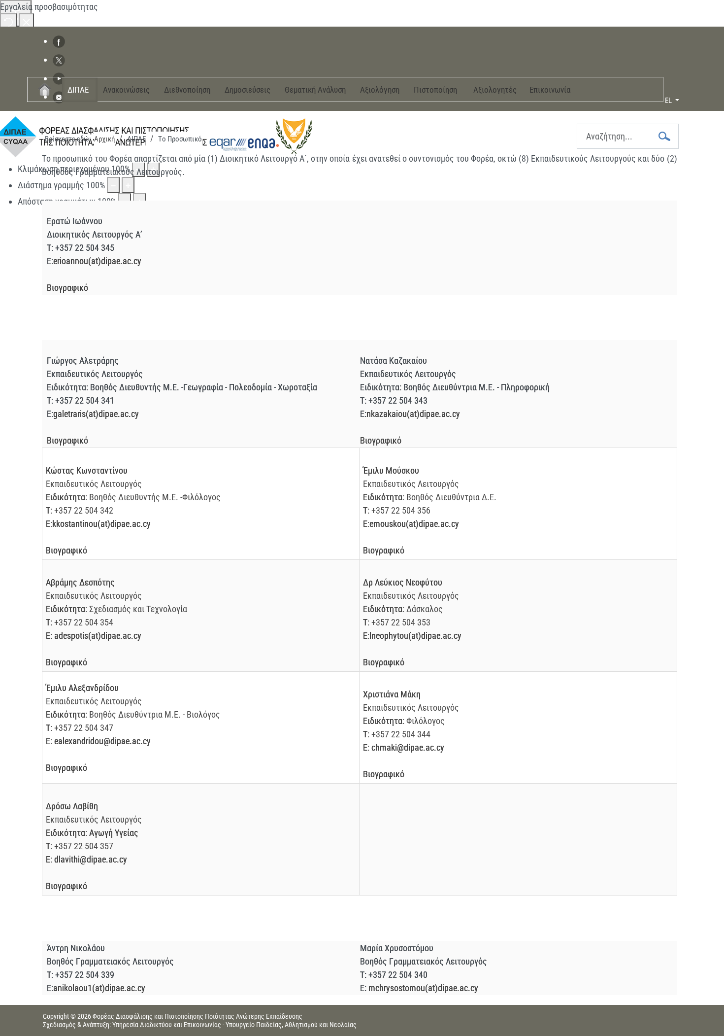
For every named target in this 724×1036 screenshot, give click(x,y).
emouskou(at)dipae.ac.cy (414, 523)
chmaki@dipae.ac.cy (407, 747)
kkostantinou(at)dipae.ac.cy (101, 523)
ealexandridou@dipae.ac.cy (102, 741)
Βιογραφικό (67, 287)
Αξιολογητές (495, 90)
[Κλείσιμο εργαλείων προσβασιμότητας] (26, 21)
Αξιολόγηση (379, 90)
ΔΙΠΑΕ (78, 90)
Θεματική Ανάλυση (315, 90)
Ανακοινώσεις (126, 90)
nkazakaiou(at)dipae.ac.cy (413, 414)
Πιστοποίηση (435, 90)
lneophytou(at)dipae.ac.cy (415, 635)
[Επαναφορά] (8, 21)
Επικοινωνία (549, 90)
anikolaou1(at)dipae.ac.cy (99, 988)
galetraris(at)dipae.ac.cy (96, 414)
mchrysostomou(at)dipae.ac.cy (423, 988)
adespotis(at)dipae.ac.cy (97, 635)
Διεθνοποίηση (187, 90)
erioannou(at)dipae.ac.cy (97, 261)
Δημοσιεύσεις (247, 90)
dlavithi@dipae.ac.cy (90, 859)
